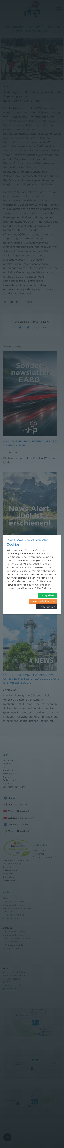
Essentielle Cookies (43, 601)
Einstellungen (46, 606)
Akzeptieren (47, 595)
